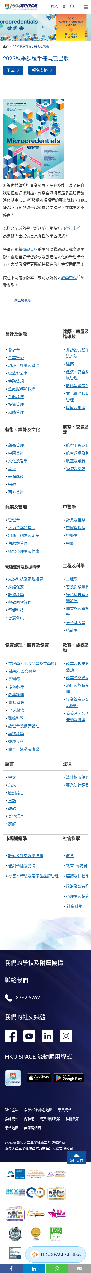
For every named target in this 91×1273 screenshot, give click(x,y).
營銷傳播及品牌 (22, 866)
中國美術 (16, 453)
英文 (12, 785)
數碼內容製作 (20, 602)
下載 (11, 70)
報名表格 (40, 70)
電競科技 (16, 610)
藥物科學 (16, 733)
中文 (12, 777)
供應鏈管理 (18, 543)
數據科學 (16, 594)
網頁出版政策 (50, 1119)
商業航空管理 (77, 677)
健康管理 (17, 702)
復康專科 (16, 741)
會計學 (14, 350)
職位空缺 (11, 1110)
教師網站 (11, 1119)
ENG (54, 6)
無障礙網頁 (32, 1128)
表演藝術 (16, 476)
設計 (12, 469)
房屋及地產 (75, 407)
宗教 (12, 484)
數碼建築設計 (78, 386)
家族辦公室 (18, 373)
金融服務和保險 (21, 389)
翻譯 (12, 824)
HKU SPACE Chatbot (61, 1254)
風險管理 (16, 412)
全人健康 (17, 710)
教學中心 (69, 277)
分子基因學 (75, 622)
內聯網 (29, 1119)
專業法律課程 (77, 785)
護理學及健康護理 (23, 726)
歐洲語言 (16, 793)
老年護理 (16, 695)
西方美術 (16, 492)
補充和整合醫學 (22, 671)
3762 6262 (28, 997)
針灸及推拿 (75, 520)
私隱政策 (72, 1119)
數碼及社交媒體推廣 (25, 855)
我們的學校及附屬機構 (34, 963)
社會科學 (74, 906)
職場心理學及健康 (23, 551)
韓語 (12, 808)
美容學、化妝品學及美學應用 (33, 663)
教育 (70, 855)
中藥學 (72, 535)
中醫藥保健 (75, 527)
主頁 (6, 46)
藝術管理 (16, 445)
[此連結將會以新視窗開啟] (39, 1077)
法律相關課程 (77, 777)
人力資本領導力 (21, 527)
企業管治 (16, 358)
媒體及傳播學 (77, 876)
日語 (12, 800)
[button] (72, 7)
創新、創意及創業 (23, 535)
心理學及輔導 (77, 896)
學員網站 (65, 1110)
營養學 (15, 679)
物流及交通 (75, 469)
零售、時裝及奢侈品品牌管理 (33, 876)
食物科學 (17, 687)
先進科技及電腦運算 (25, 579)
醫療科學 (16, 718)
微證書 (71, 228)
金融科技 (16, 396)
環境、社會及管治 (23, 365)
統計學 (72, 630)
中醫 (70, 543)
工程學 (72, 579)
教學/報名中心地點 (38, 1110)
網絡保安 (16, 587)
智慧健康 (16, 618)
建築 (70, 364)
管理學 (14, 520)
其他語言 (16, 816)
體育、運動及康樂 (23, 749)
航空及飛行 (75, 461)
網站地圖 (11, 1128)
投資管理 (16, 404)
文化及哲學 (18, 461)
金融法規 (16, 381)
